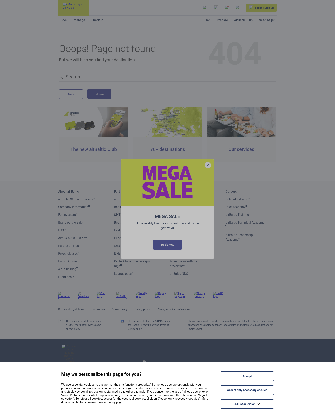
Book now (167, 244)
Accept (247, 376)
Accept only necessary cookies (247, 390)
